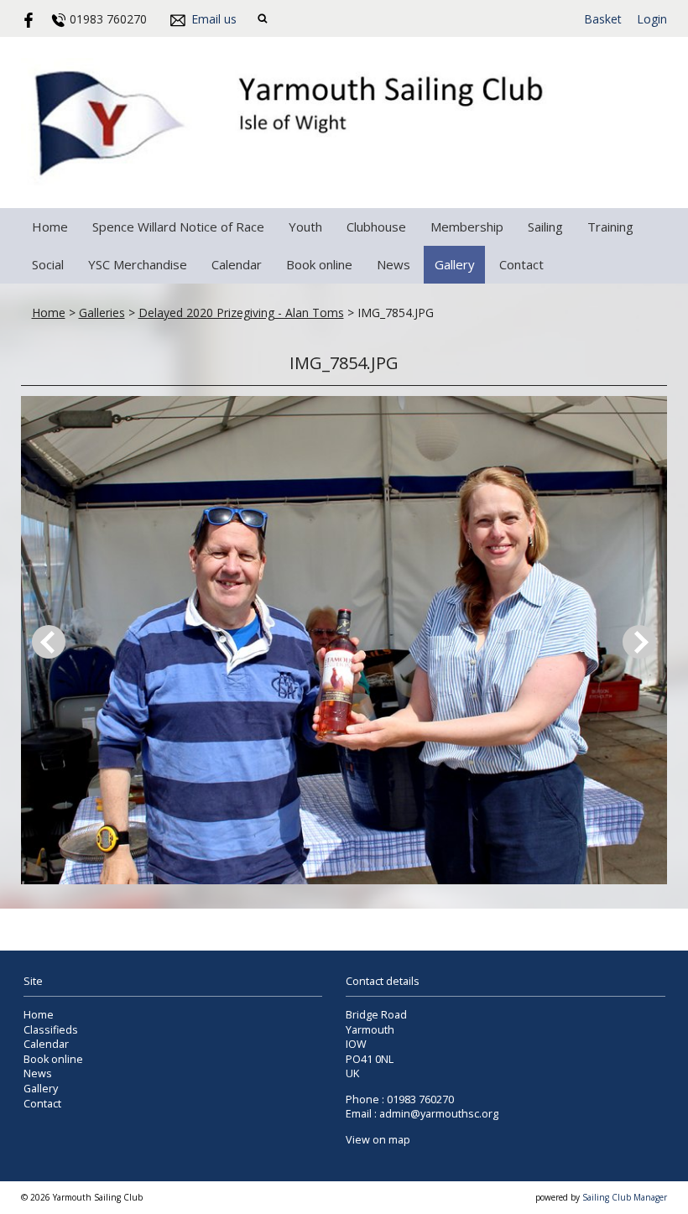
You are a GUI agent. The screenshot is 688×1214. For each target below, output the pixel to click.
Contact (521, 264)
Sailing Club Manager (624, 1197)
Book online (319, 264)
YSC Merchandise (137, 264)
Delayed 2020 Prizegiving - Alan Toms (241, 312)
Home (50, 226)
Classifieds (50, 1030)
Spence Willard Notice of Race (178, 226)
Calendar (236, 264)
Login (652, 19)
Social (48, 264)
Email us (214, 19)
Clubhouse (376, 226)
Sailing (545, 226)
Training (610, 226)
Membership (466, 226)
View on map (378, 1140)
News (393, 264)
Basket (603, 19)
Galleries (102, 312)
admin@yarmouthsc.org (438, 1114)
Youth (305, 226)
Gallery (455, 264)
